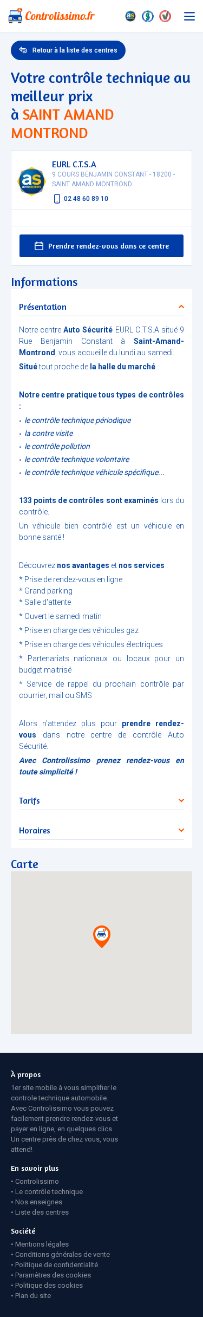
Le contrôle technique (49, 1192)
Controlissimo (37, 1181)
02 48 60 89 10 (86, 199)
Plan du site (33, 1296)
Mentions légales (42, 1244)
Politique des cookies (49, 1285)
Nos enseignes (38, 1202)
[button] (102, 939)
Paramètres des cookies (53, 1275)
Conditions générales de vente (62, 1254)
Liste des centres (42, 1212)
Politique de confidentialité (56, 1265)
